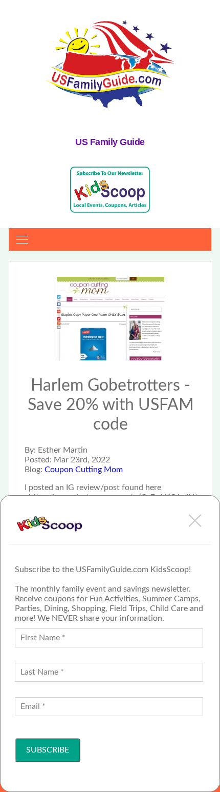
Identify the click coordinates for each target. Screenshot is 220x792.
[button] (195, 520)
